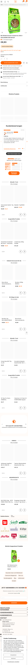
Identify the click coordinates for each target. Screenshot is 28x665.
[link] (23, 63)
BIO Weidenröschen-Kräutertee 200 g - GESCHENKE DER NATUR (13, 565)
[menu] (1, 1)
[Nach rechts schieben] (24, 214)
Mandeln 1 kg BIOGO (19, 205)
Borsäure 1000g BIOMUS (19, 283)
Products (6, 4)
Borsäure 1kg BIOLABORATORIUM (7, 319)
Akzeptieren (13, 655)
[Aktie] (26, 63)
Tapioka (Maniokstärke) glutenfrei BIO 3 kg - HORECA (20, 464)
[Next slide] (27, 141)
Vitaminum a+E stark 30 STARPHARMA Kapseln (20, 398)
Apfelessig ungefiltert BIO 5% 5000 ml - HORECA (6, 464)
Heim (2, 4)
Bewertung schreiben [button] (14, 173)
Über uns (20, 575)
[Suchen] (8, 1)
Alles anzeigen (12, 516)
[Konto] (5, 1)
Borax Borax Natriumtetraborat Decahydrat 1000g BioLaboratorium (19, 319)
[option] (14, 20)
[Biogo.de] (5, 522)
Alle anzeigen (14, 262)
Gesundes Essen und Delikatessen (14, 572)
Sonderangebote (8, 578)
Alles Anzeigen (14, 184)
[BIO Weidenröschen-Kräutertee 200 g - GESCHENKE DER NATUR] (14, 556)
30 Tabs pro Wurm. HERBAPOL (5, 398)
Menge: (2, 56)
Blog (15, 578)
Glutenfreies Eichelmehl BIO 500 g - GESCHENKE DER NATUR (7, 242)
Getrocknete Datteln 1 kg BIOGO (7, 205)
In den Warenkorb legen (11, 62)
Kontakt (14, 580)
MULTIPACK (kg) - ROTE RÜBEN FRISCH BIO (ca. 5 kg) (7, 501)
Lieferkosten (21, 578)
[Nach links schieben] (20, 214)
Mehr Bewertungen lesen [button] (14, 153)
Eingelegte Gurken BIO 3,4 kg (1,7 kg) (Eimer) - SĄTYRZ (20, 501)
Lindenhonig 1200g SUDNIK (19, 242)
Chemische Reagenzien (11, 575)
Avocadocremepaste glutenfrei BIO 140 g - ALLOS (19, 362)
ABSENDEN (14, 602)
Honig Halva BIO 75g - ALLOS (6, 362)
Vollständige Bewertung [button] (9, 148)
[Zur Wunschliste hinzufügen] (18, 557)
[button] (1, 39)
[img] (7, 130)
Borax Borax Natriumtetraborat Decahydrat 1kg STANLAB (6, 283)
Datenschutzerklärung (15, 651)
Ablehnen (13, 658)
